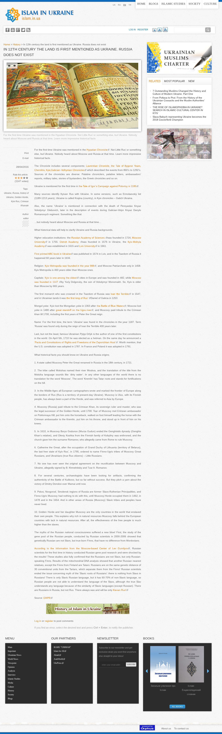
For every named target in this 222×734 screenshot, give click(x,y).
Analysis (11, 671)
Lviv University (87, 246)
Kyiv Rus (15, 201)
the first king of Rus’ (77, 298)
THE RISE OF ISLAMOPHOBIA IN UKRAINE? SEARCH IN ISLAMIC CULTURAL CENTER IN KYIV (178, 110)
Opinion (11, 667)
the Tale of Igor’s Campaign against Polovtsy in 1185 (107, 186)
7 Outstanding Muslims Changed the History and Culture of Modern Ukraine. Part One (179, 92)
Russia (15, 193)
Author (25, 214)
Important (12, 651)
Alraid (56, 655)
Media (10, 683)
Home (141, 3)
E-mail (26, 158)
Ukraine (7, 193)
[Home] (39, 14)
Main (10, 647)
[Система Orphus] (147, 729)
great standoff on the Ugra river (73, 310)
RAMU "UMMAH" (62, 647)
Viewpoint (12, 663)
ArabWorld (58, 659)
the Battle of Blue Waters (110, 305)
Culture (210, 3)
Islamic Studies (173, 3)
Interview (12, 675)
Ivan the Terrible (120, 293)
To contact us (181, 728)
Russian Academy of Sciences (88, 237)
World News (13, 659)
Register (143, 29)
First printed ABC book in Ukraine (52, 253)
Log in (37, 621)
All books (177, 707)
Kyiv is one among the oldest (61, 277)
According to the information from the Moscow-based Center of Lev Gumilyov (81, 548)
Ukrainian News (14, 655)
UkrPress (58, 663)
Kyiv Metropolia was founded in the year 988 (69, 265)
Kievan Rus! (119, 590)
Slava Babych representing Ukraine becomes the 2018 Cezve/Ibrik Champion (179, 118)
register (49, 621)
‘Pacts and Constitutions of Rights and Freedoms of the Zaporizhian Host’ (75, 342)
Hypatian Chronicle (97, 149)
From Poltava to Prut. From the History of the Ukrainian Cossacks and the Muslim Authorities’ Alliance (178, 100)
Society (194, 3)
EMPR (47, 597)
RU (119, 5)
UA (114, 5)
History (16, 44)
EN (124, 5)
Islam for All (59, 651)
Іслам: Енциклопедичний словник (191, 690)
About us (166, 728)
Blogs (153, 3)
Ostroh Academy (70, 241)
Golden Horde (21, 197)
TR (130, 5)
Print (26, 153)
